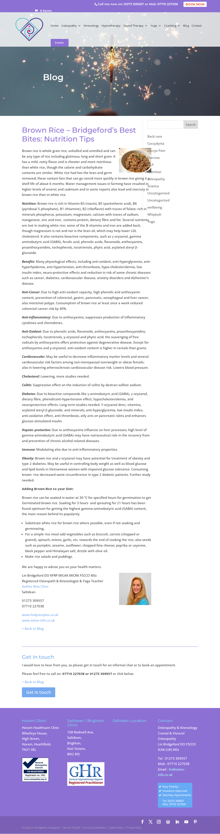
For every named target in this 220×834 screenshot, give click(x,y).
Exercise (153, 157)
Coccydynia (155, 143)
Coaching (170, 26)
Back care (154, 136)
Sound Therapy (133, 26)
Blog (186, 26)
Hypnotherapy (111, 26)
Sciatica (153, 186)
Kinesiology (91, 26)
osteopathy (156, 179)
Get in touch (38, 692)
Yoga (154, 26)
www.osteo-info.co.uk (38, 620)
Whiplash (154, 214)
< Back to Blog (33, 628)
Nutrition (154, 172)
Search (191, 125)
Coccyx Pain (156, 150)
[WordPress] (168, 822)
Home (54, 26)
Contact (197, 26)
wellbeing (154, 207)
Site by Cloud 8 (71, 827)
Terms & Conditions (94, 827)
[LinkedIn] (177, 822)
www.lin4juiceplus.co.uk (40, 615)
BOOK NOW (195, 4)
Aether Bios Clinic (35, 586)
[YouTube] (186, 822)
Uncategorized (158, 200)
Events (59, 43)
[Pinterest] (195, 822)
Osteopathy (69, 26)
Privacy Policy (133, 827)
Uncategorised (158, 193)
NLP (150, 165)
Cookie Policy (115, 827)
